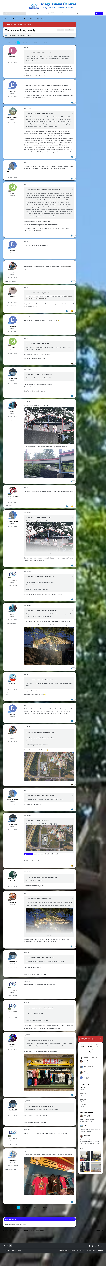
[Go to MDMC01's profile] (13, 187)
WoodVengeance (12, 172)
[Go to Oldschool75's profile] (13, 372)
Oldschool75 (13, 378)
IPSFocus (66, 1250)
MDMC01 (13, 193)
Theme (61, 1250)
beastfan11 (12, 1044)
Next (35, 43)
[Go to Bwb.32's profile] (81, 1061)
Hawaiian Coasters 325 (12, 117)
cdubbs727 (12, 57)
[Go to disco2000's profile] (13, 85)
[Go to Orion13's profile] (13, 405)
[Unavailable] (49, 408)
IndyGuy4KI (12, 1160)
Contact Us (7, 1250)
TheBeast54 (12, 684)
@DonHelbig (28, 854)
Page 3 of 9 (45, 43)
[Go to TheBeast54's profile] (13, 678)
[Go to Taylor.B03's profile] (13, 290)
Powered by (95, 1250)
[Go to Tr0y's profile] (13, 266)
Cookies (14, 1250)
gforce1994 (12, 881)
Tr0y (12, 272)
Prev (9, 43)
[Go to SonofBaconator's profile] (6, 35)
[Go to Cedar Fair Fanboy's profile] (13, 490)
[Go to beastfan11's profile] (13, 1038)
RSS (20, 1250)
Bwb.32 (86, 1061)
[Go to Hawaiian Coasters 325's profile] (13, 111)
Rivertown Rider (48, 53)
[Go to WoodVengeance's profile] (13, 166)
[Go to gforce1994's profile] (13, 875)
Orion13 (12, 411)
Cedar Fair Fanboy (12, 497)
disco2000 (13, 91)
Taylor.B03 (13, 297)
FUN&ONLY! (13, 580)
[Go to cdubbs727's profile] (13, 50)
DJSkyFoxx (12, 902)
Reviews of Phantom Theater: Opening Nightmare (20, 24)
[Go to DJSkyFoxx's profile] (13, 896)
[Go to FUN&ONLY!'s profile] (13, 574)
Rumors (30, 35)
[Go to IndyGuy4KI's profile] (13, 1154)
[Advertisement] (90, 1200)
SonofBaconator (12, 35)
